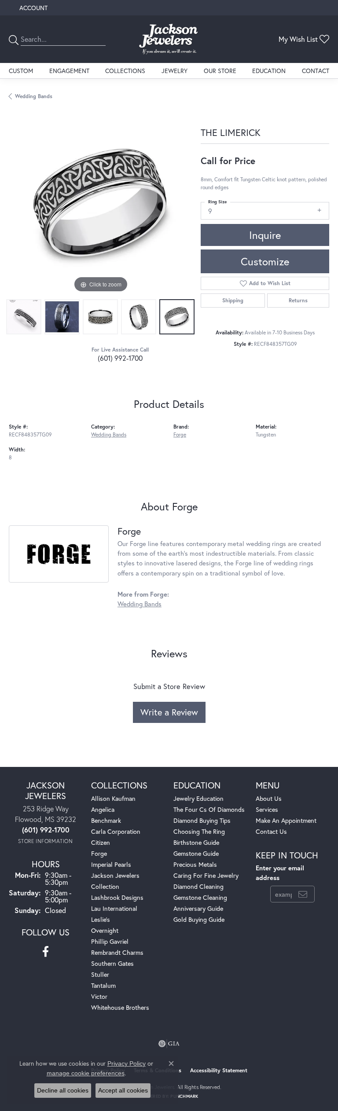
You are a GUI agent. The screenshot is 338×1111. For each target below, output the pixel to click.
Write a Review (169, 712)
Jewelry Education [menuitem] (198, 798)
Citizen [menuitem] (100, 842)
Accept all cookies (123, 1090)
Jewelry (174, 70)
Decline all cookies (62, 1090)
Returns (298, 300)
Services (267, 809)
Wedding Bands (33, 96)
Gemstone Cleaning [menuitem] (200, 897)
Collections (125, 70)
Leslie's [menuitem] (100, 919)
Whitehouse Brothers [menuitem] (120, 1007)
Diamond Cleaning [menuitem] (198, 886)
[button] (33, 7)
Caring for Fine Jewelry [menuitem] (206, 875)
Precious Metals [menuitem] (195, 864)
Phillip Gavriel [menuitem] (110, 941)
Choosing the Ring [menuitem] (199, 831)
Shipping (232, 300)
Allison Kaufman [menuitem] (113, 798)
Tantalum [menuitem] (103, 985)
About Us (269, 798)
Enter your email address (280, 873)
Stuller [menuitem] (100, 974)
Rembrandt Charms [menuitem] (117, 952)
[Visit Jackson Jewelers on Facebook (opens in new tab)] (45, 951)
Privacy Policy (126, 1063)
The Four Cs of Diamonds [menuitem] (209, 809)
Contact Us (271, 831)
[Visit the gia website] (169, 1043)
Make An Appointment (286, 820)
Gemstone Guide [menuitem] (196, 853)
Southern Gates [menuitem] (112, 963)
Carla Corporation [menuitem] (115, 831)
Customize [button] (265, 261)
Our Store (220, 70)
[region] (100, 203)
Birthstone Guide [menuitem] (196, 842)
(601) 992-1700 (120, 358)
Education (269, 70)
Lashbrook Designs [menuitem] (117, 897)
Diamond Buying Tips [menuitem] (202, 820)
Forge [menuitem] (99, 853)
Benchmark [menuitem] (106, 820)
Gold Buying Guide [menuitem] (198, 919)
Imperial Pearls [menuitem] (111, 864)
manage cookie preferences (86, 1073)
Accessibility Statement (218, 1070)
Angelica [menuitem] (102, 809)
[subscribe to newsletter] (302, 894)
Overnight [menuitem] (104, 930)
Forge (179, 434)
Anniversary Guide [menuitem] (198, 908)
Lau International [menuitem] (114, 908)
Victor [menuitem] (99, 996)
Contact (315, 70)
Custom (21, 70)
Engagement (69, 70)
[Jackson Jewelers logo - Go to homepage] (169, 39)
